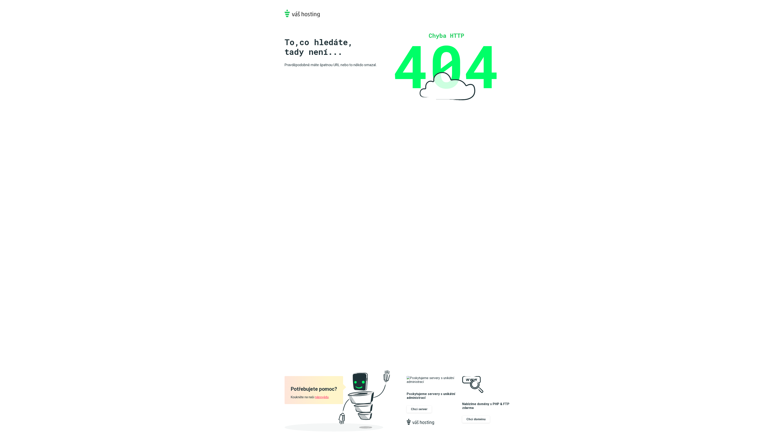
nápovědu (322, 397)
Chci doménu (476, 419)
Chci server (419, 409)
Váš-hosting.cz (302, 13)
